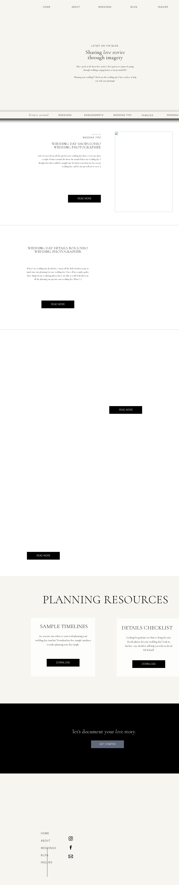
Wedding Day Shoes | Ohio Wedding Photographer (76, 145)
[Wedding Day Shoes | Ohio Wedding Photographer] (144, 172)
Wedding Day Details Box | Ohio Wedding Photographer (58, 250)
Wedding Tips (92, 137)
